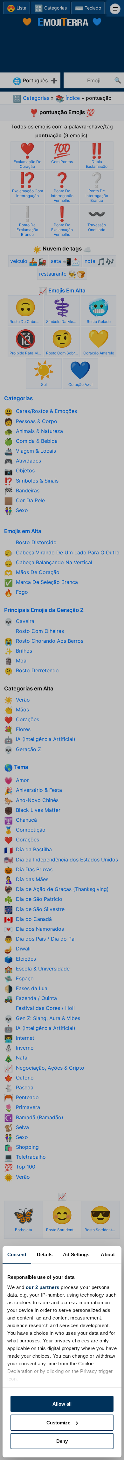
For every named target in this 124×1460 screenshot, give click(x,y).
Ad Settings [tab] (76, 1254)
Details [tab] (44, 1254)
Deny (62, 1441)
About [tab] (108, 1254)
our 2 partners (42, 1287)
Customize (58, 1422)
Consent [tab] (16, 1254)
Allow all (62, 1404)
